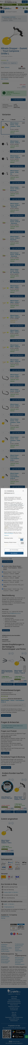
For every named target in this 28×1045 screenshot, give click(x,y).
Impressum (6, 535)
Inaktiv (22, 543)
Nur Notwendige (14, 549)
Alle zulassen (14, 553)
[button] (22, 540)
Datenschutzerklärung (8, 533)
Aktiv (22, 539)
